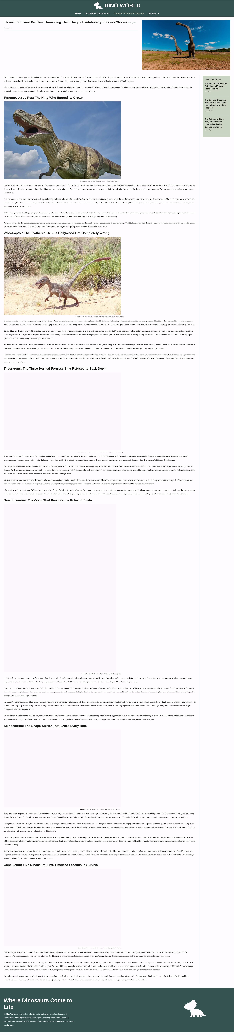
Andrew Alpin (208, 130)
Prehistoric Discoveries (97, 13)
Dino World (122, 5)
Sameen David (8, 28)
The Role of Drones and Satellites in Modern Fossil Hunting (216, 86)
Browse (152, 13)
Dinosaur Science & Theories (129, 13)
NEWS (78, 13)
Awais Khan (208, 91)
